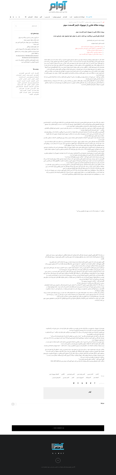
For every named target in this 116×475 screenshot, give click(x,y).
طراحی (32, 79)
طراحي (37, 79)
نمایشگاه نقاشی (19, 86)
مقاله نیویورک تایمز (53, 374)
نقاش (19, 83)
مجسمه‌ (18, 81)
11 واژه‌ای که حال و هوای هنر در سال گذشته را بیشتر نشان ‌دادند (37, 408)
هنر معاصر (21, 88)
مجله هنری (24, 83)
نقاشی (37, 84)
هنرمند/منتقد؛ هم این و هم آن (94, 50)
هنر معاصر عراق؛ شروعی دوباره (31, 40)
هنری (29, 92)
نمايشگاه (36, 17)
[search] (16, 26)
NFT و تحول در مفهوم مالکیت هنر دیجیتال (89, 416)
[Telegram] (58, 453)
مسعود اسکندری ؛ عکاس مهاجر (94, 52)
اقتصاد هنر (65, 17)
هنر (72, 378)
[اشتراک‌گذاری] (94, 383)
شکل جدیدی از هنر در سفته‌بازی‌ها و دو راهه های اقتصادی (38, 416)
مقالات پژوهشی (88, 22)
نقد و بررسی (47, 17)
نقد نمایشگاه (19, 84)
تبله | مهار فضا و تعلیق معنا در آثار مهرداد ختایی (27, 49)
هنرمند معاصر (23, 90)
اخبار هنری (89, 374)
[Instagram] (19, 17)
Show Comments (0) (59, 428)
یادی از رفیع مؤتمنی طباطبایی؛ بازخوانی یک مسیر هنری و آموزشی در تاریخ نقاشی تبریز (27, 61)
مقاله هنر (95, 378)
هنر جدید (27, 88)
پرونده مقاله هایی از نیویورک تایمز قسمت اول (92, 47)
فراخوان (32, 81)
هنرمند (28, 90)
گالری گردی (30, 17)
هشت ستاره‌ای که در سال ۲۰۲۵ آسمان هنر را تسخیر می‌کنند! (86, 408)
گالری (41, 17)
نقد (24, 84)
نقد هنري (36, 86)
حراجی (23, 75)
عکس (37, 81)
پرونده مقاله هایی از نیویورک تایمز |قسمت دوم (90, 54)
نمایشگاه (25, 86)
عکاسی (24, 79)
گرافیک (30, 94)
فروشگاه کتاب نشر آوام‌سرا (79, 17)
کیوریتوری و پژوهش (57, 17)
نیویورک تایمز (80, 378)
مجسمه (27, 81)
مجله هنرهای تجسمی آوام (33, 83)
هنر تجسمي (65, 378)
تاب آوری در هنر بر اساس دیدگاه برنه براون (29, 38)
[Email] (78, 383)
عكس (29, 79)
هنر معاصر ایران (35, 90)
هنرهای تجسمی (56, 378)
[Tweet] (90, 383)
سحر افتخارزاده (22, 77)
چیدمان (24, 92)
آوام (103, 22)
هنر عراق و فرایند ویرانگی (33, 47)
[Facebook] (63, 453)
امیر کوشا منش (80, 374)
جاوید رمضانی (29, 75)
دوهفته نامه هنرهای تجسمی (32, 77)
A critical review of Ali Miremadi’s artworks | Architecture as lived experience (27, 57)
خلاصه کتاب (18, 75)
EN (25, 17)
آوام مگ (36, 73)
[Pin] (86, 383)
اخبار (71, 17)
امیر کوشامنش (70, 374)
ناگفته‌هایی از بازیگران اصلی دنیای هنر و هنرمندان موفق (88, 48)
